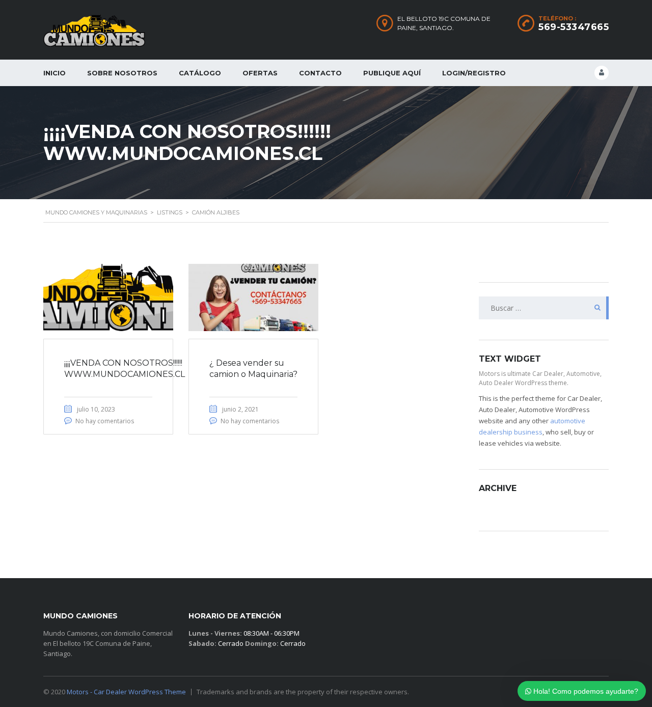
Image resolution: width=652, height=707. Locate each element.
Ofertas (260, 73)
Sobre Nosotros (122, 73)
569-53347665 (573, 27)
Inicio (54, 73)
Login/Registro (474, 73)
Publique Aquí (392, 73)
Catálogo (200, 73)
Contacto (320, 73)
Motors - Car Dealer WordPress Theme (126, 691)
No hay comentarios (104, 421)
